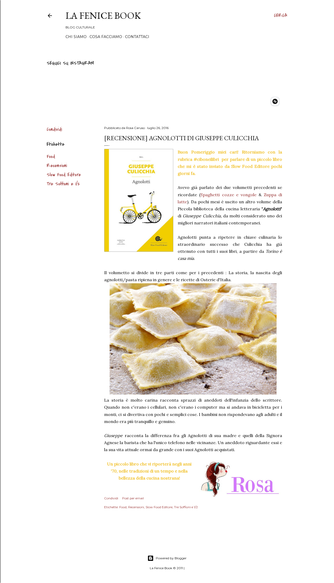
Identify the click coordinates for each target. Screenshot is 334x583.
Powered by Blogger (171, 558)
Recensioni (57, 165)
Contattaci (137, 36)
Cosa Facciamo (106, 36)
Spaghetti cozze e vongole (228, 194)
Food (51, 156)
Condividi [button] (54, 129)
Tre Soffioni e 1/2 (63, 183)
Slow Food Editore (64, 174)
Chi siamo (76, 36)
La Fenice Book (103, 15)
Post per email (133, 498)
